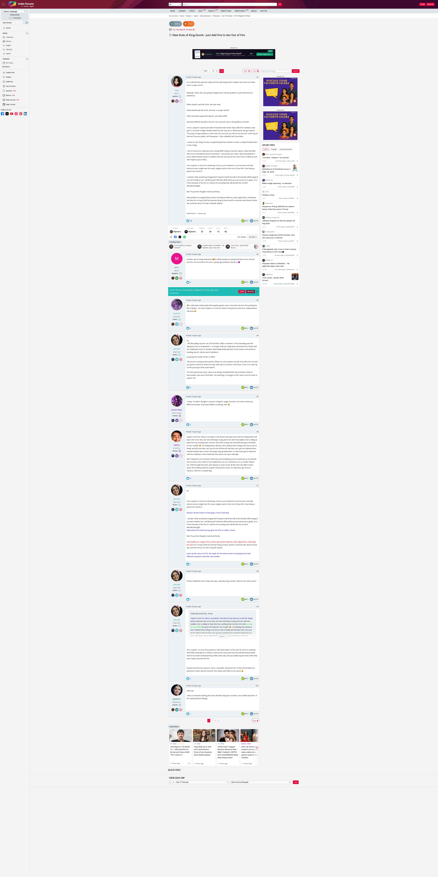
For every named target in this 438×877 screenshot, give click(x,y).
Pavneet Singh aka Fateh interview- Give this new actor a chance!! (278, 236)
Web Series (269, 180)
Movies (8, 41)
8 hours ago (282, 213)
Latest (265, 149)
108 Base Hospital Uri (272, 217)
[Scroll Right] (257, 246)
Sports (8, 54)
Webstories (240, 11)
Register (430, 4)
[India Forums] (21, 4)
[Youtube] (11, 113)
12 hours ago (282, 241)
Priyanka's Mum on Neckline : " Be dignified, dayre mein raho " (275, 264)
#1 (257, 77)
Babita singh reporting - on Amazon (277, 183)
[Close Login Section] (257, 292)
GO (280, 4)
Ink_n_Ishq (291, 161)
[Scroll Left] (170, 246)
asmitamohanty (289, 284)
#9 (257, 606)
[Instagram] (16, 113)
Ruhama (291, 198)
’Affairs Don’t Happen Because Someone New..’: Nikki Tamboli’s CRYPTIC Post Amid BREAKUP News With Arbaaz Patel (228, 752)
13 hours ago (278, 255)
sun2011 (291, 241)
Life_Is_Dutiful (289, 175)
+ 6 (180, 101)
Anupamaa (269, 203)
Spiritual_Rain (290, 255)
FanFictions (226, 11)
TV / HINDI (173, 744)
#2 (257, 254)
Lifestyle (9, 49)
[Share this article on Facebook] (175, 237)
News (5, 33)
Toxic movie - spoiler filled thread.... (273, 279)
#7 (257, 486)
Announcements (286, 149)
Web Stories (11, 100)
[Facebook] (2, 113)
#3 (257, 300)
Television (9, 37)
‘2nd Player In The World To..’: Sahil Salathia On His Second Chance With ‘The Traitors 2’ (180, 751)
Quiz (200, 11)
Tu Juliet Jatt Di (270, 232)
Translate (17, 18)
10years (177, 231)
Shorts (8, 95)
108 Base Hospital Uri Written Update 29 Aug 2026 (278, 222)
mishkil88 (291, 187)
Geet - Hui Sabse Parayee (273, 154)
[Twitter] (7, 113)
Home (8, 28)
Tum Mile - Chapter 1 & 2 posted (275, 157)
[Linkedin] (25, 113)
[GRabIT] (186, 231)
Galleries (9, 82)
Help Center (10, 104)
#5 (257, 396)
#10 (257, 686)
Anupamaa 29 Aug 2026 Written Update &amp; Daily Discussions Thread (278, 207)
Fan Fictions (11, 86)
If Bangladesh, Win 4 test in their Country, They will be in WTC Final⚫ (279, 250)
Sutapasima (290, 227)
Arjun (267, 192)
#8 (257, 571)
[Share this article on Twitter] (179, 237)
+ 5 (180, 455)
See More (6, 67)
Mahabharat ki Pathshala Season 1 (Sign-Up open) (276, 170)
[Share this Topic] (170, 237)
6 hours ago (283, 198)
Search (295, 71)
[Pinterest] (20, 113)
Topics (192, 11)
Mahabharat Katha (271, 166)
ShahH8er (291, 213)
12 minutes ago (280, 161)
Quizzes (9, 91)
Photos (263, 11)
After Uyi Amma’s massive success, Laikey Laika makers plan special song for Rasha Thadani (250, 752)
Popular (274, 149)
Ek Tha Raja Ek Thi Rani (183, 30)
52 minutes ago (280, 270)
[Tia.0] (171, 231)
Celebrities (10, 72)
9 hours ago (282, 187)
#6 (257, 432)
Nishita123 (290, 270)
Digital (8, 45)
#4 (257, 335)
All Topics (9, 63)
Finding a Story (268, 195)
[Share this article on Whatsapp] (184, 237)
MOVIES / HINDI (246, 744)
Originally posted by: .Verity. (201, 613)
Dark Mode (7, 23)
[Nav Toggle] (3, 4)
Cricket (267, 246)
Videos (8, 77)
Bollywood (268, 260)
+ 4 (180, 324)
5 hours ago (279, 175)
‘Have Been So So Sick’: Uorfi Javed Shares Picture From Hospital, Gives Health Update (203, 751)
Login (422, 4)
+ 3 (180, 420)
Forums (6, 59)
